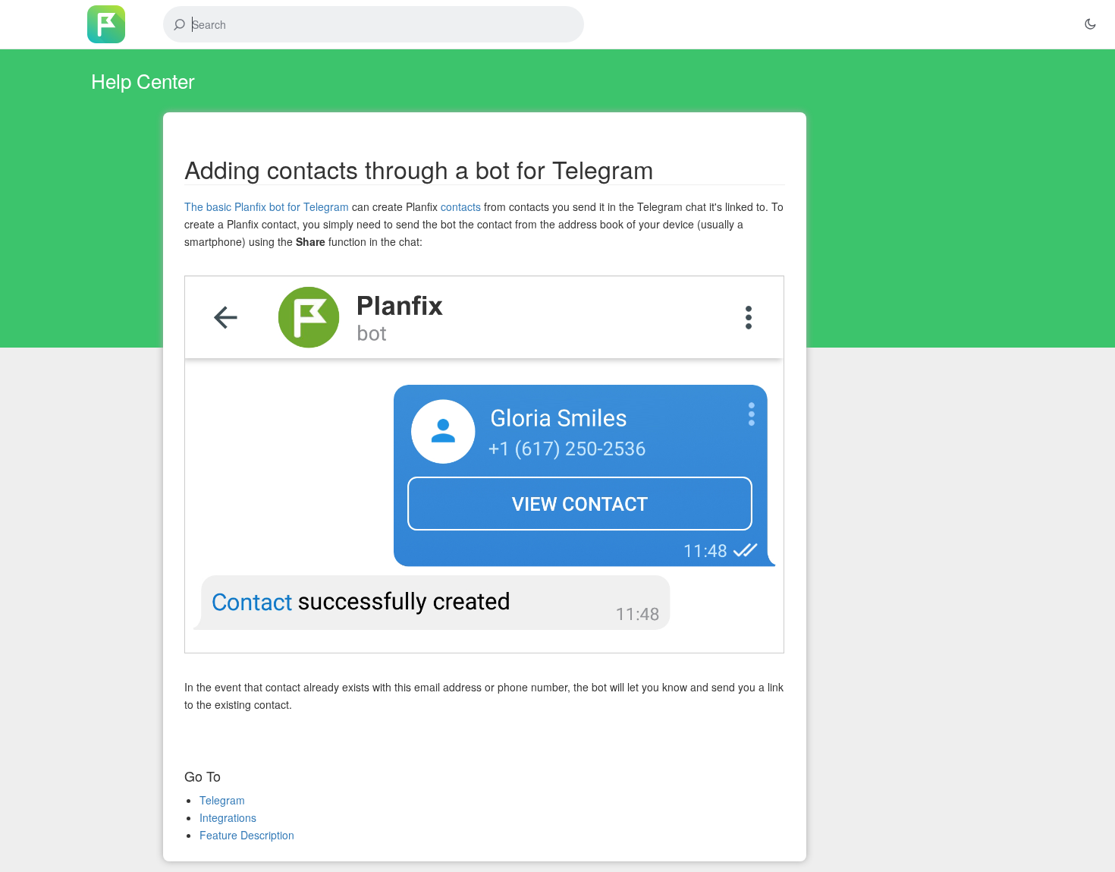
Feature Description (246, 834)
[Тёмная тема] (1090, 24)
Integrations (227, 817)
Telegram (222, 799)
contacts (461, 206)
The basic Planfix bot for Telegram (266, 206)
